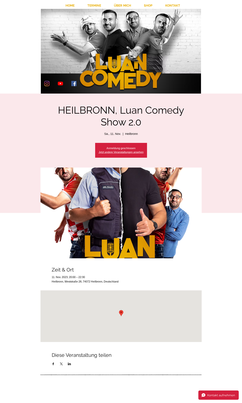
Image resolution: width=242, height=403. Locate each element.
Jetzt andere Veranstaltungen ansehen (121, 152)
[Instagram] (47, 83)
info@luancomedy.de (169, 390)
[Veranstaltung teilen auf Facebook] (53, 364)
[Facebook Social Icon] (74, 83)
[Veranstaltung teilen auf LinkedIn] (69, 364)
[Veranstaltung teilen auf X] (61, 364)
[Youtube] (60, 83)
